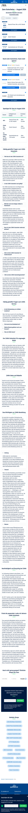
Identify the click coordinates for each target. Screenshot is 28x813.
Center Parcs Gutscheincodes (14, 726)
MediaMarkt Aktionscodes (14, 730)
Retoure (6, 524)
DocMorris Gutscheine (14, 766)
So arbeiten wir (5, 791)
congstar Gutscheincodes (14, 734)
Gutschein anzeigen (10, 74)
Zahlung (6, 453)
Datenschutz (18, 791)
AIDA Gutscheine (8, 750)
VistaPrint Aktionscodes (14, 754)
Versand (6, 469)
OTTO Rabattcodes (14, 742)
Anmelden (20, 700)
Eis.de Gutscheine (20, 750)
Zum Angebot (14, 30)
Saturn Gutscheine (14, 770)
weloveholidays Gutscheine (14, 721)
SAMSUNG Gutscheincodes (14, 762)
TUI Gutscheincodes (8, 758)
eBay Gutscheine (21, 758)
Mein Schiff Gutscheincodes (14, 738)
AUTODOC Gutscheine (14, 746)
